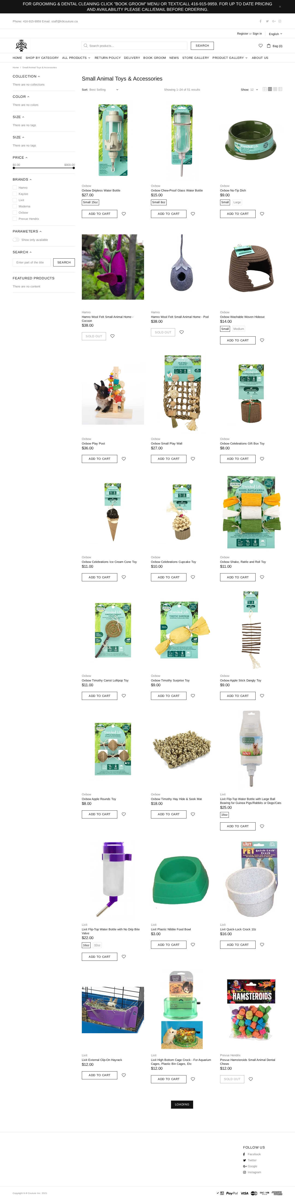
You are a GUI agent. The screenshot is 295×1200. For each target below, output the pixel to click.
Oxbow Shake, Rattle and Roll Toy (243, 562)
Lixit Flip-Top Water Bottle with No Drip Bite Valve (111, 931)
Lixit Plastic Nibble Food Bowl (171, 929)
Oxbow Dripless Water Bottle (101, 190)
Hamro (86, 312)
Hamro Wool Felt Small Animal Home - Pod (180, 317)
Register (242, 33)
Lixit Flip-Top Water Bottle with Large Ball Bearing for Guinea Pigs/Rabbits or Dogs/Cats (250, 801)
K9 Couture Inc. (22, 46)
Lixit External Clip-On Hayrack (102, 1060)
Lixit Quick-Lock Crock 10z (238, 929)
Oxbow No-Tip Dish (233, 190)
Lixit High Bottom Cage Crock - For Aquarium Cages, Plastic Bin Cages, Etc (181, 1062)
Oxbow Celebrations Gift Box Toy (242, 443)
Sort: (85, 89)
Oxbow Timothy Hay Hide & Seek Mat (176, 799)
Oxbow (86, 186)
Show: (245, 89)
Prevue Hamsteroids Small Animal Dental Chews (247, 1062)
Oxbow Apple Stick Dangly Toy (240, 680)
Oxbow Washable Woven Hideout (242, 317)
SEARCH (64, 262)
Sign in (257, 33)
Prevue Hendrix (230, 1055)
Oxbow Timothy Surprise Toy (170, 680)
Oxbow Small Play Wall (166, 443)
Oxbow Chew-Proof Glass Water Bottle (177, 190)
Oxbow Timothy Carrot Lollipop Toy (105, 680)
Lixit (223, 794)
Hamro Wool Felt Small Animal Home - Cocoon (107, 318)
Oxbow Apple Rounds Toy (99, 799)
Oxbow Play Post (93, 443)
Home (16, 67)
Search (202, 45)
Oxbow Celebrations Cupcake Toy (173, 562)
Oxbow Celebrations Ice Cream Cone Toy (109, 562)
